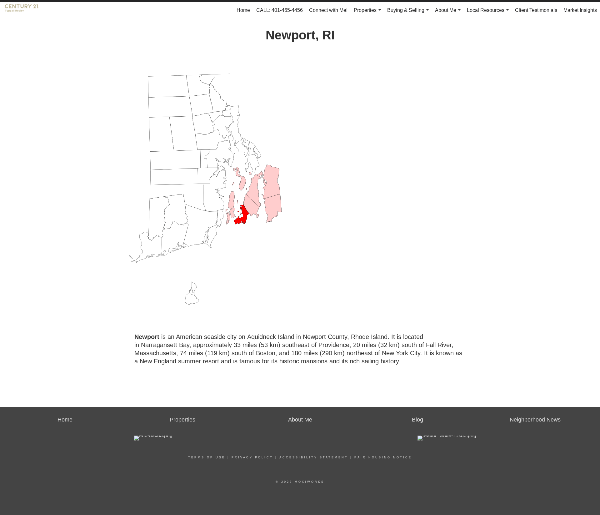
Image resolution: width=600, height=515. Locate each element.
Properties (368, 13)
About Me (449, 13)
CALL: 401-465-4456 (279, 10)
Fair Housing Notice (383, 457)
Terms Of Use (206, 457)
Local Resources (489, 13)
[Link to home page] (25, 10)
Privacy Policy (252, 457)
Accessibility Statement (313, 457)
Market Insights (580, 10)
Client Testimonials (536, 10)
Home (243, 10)
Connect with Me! (328, 10)
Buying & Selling (409, 13)
